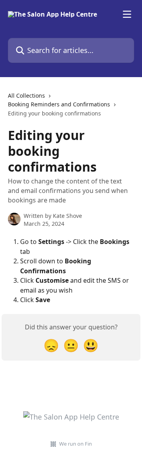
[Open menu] (127, 14)
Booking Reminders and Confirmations (59, 104)
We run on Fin (75, 443)
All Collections (26, 95)
